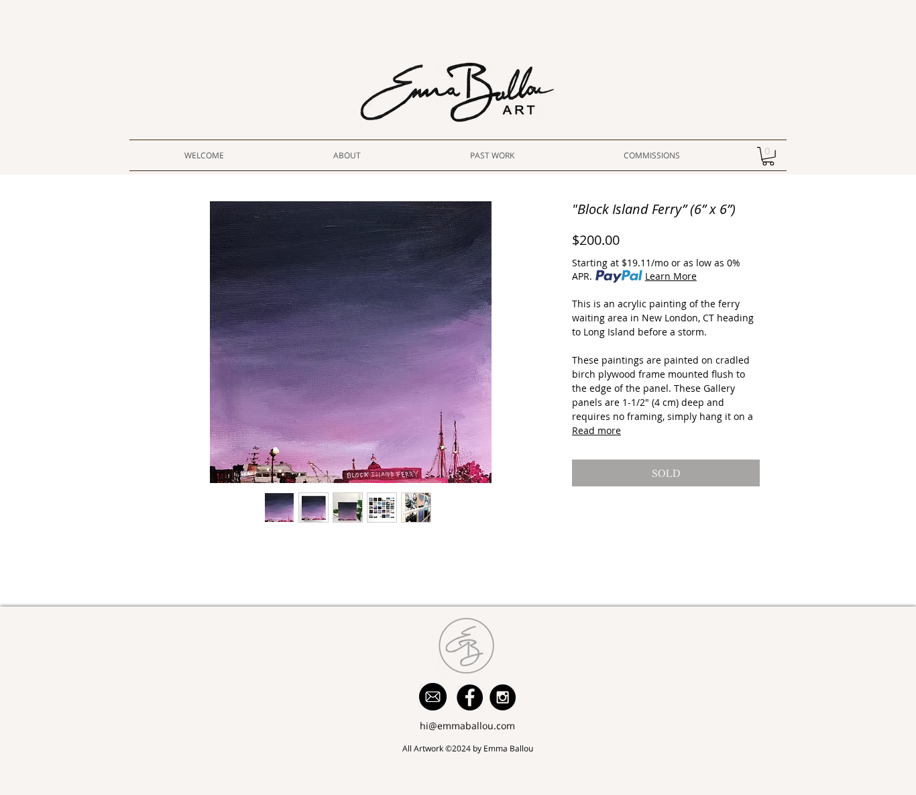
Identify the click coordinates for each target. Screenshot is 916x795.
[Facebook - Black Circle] (470, 697)
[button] (768, 156)
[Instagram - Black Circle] (503, 697)
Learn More (671, 276)
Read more (596, 430)
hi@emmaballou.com (467, 725)
